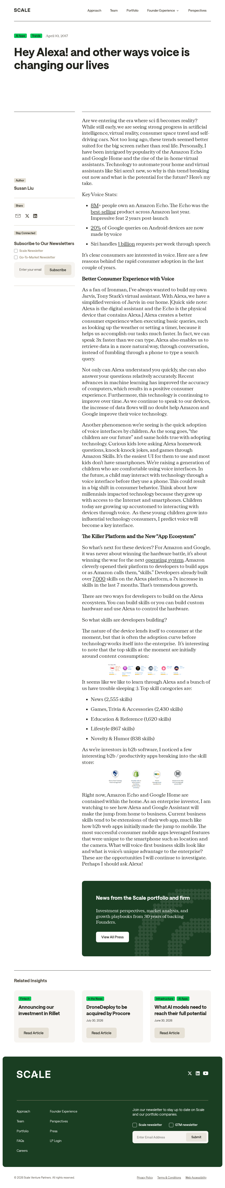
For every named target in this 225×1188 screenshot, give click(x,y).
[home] (22, 10)
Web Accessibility (196, 1177)
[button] (163, 10)
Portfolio (132, 10)
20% (96, 227)
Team (114, 10)
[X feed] (189, 1074)
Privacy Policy (145, 1177)
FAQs (20, 1141)
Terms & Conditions (169, 1177)
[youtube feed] (205, 1074)
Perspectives (197, 10)
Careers (22, 1150)
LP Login (56, 1141)
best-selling (103, 211)
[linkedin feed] (197, 1074)
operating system (164, 560)
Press (53, 1131)
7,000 (99, 578)
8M (94, 205)
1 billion (126, 243)
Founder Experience (63, 1111)
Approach (94, 10)
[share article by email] (18, 216)
